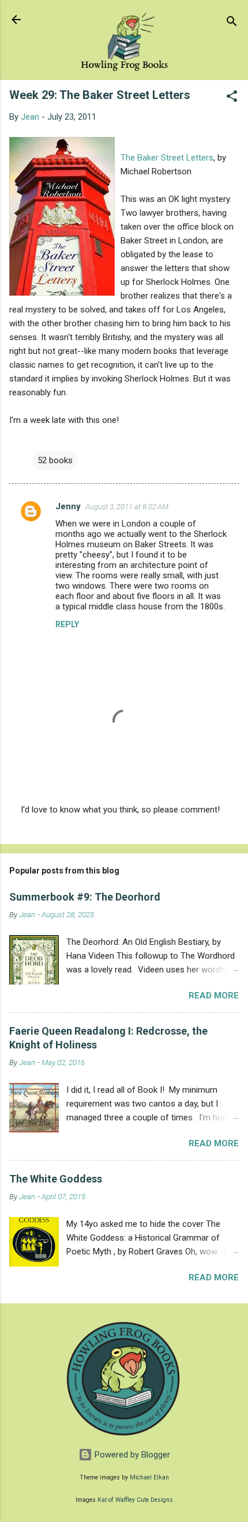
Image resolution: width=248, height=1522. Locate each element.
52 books (55, 460)
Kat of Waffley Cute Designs (135, 1500)
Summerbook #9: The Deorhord (84, 897)
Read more (214, 995)
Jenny (68, 506)
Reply (67, 624)
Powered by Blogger (131, 1454)
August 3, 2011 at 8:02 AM (126, 506)
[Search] (232, 23)
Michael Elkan (149, 1477)
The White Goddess (55, 1179)
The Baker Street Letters (167, 157)
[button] (232, 98)
